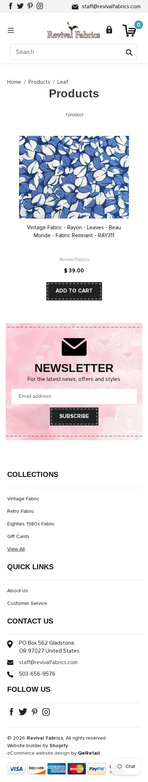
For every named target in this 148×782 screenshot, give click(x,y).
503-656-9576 (37, 674)
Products (39, 82)
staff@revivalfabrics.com (111, 6)
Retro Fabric (20, 511)
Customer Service (27, 603)
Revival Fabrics (45, 738)
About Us (17, 590)
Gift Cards (18, 536)
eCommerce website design (38, 753)
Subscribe (74, 416)
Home (14, 82)
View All (16, 549)
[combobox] (73, 52)
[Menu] (12, 30)
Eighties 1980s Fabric (31, 523)
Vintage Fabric (23, 498)
